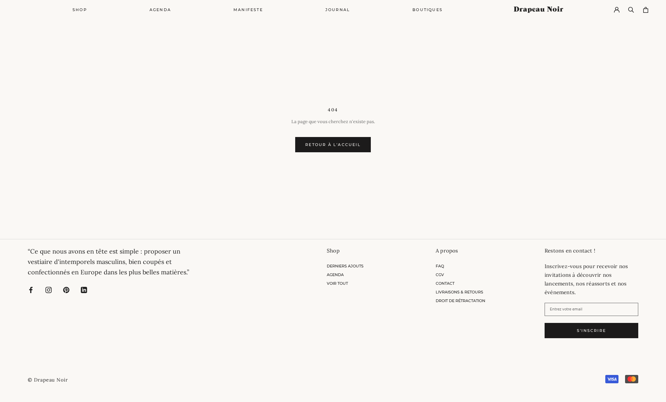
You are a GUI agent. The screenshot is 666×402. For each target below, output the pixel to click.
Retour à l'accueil (333, 144)
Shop (79, 9)
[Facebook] (31, 289)
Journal (337, 9)
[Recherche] (631, 10)
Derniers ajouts (345, 266)
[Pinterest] (66, 289)
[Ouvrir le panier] (646, 10)
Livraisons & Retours (459, 292)
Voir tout (337, 283)
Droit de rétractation (460, 300)
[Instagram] (48, 289)
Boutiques (427, 9)
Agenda (160, 9)
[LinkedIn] (84, 289)
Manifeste (248, 9)
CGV (440, 274)
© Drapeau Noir (48, 380)
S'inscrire (591, 330)
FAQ (440, 266)
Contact (445, 283)
